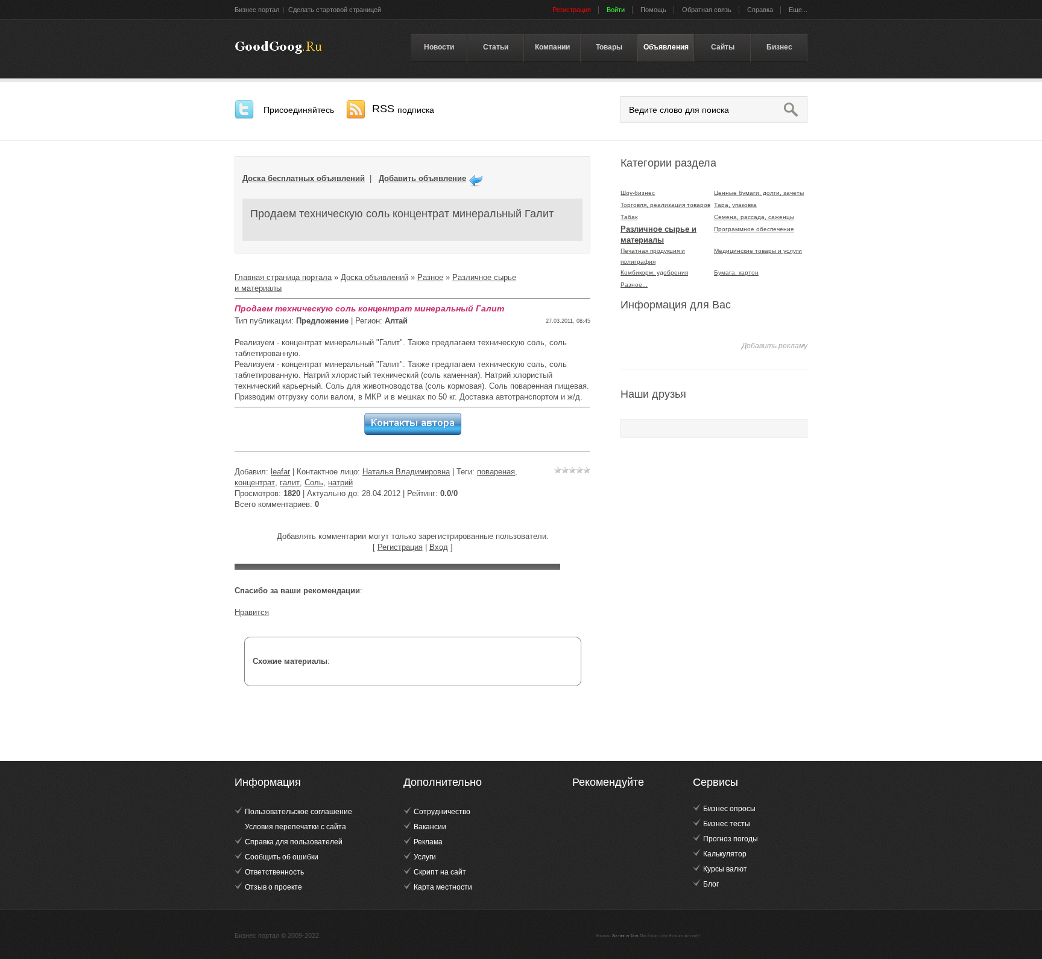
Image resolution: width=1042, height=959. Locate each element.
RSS (403, 109)
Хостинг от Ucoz (625, 935)
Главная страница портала (283, 277)
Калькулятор (725, 854)
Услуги (425, 857)
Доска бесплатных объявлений (303, 178)
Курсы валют (725, 869)
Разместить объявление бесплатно (278, 48)
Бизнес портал (257, 9)
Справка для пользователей (294, 842)
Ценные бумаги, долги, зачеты (759, 193)
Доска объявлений (374, 277)
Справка (760, 9)
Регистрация (400, 547)
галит (290, 482)
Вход (438, 547)
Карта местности (443, 887)
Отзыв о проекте (273, 887)
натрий (340, 482)
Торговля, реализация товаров (665, 205)
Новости (439, 47)
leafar (280, 471)
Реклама (428, 842)
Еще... (798, 9)
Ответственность (274, 872)
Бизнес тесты (726, 824)
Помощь (653, 9)
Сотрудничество (442, 812)
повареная (496, 471)
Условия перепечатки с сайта (295, 827)
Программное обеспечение (754, 229)
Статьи (495, 47)
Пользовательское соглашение (298, 812)
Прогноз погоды (730, 839)
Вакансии (430, 827)
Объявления (666, 47)
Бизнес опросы (729, 808)
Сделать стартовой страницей (334, 9)
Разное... (634, 284)
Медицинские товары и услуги (758, 250)
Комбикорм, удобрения (654, 272)
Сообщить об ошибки (281, 857)
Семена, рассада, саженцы (754, 217)
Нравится (252, 612)
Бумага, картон (736, 272)
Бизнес (779, 47)
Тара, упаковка (735, 205)
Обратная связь (706, 9)
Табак (628, 217)
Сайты (722, 47)
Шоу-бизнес (637, 193)
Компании (552, 47)
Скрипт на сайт (440, 872)
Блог (711, 884)
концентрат (255, 482)
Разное (430, 277)
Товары (609, 47)
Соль (314, 482)
